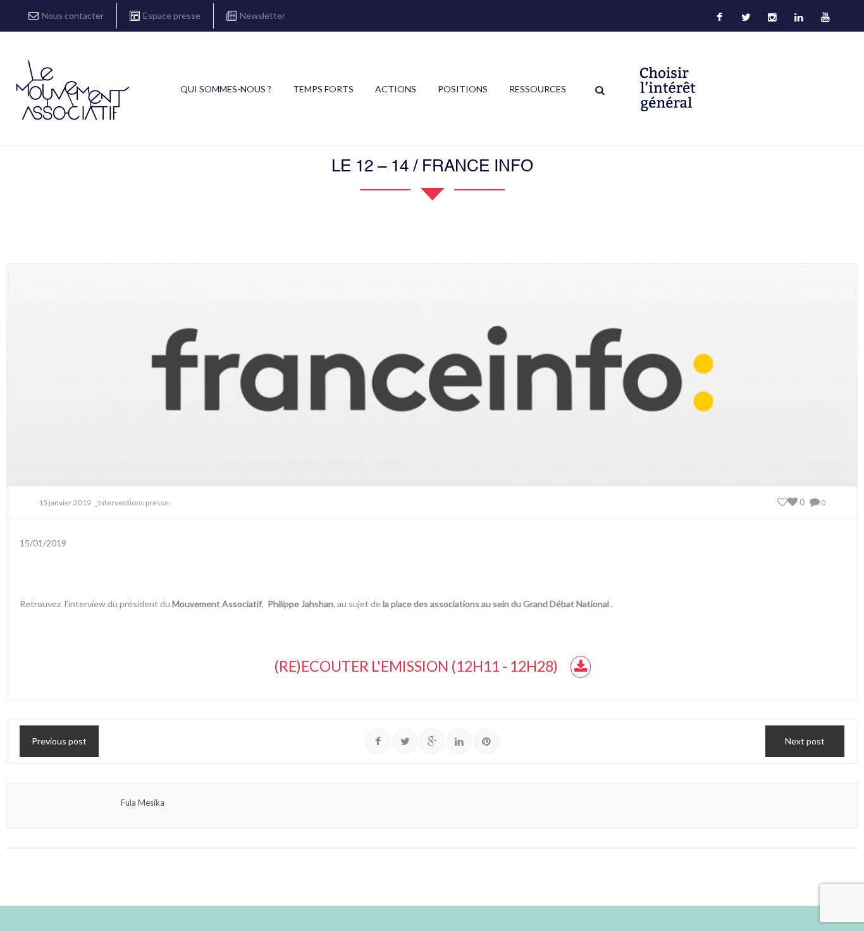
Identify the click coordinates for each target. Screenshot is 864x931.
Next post (805, 741)
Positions (463, 88)
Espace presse (172, 15)
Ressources (537, 88)
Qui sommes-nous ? (225, 88)
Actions (395, 88)
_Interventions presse (132, 502)
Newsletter (262, 15)
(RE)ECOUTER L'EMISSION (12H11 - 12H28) (416, 666)
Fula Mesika (142, 803)
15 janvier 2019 (65, 502)
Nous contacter (73, 15)
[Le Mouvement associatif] (72, 89)
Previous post (59, 741)
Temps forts (323, 88)
